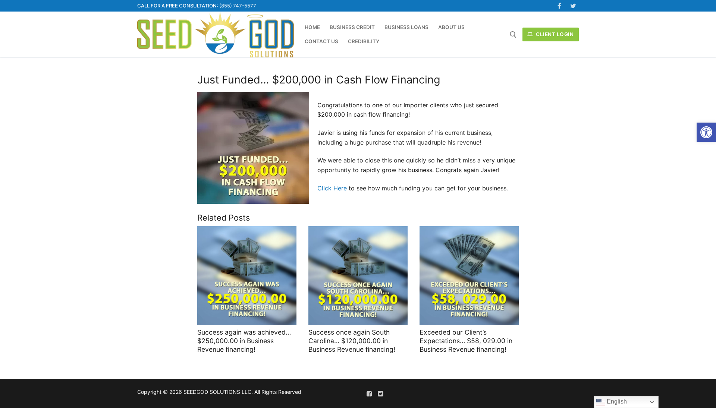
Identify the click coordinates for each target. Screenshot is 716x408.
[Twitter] (573, 6)
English (616, 401)
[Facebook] (559, 6)
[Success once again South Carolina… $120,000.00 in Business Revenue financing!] (358, 275)
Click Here (332, 188)
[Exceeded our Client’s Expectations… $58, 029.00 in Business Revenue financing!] (469, 275)
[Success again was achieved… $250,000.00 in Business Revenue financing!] (246, 275)
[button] (706, 132)
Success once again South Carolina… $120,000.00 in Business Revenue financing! (351, 340)
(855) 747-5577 (237, 6)
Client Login (554, 34)
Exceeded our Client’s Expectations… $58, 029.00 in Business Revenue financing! (466, 340)
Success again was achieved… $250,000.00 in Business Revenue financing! (244, 340)
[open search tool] (513, 34)
